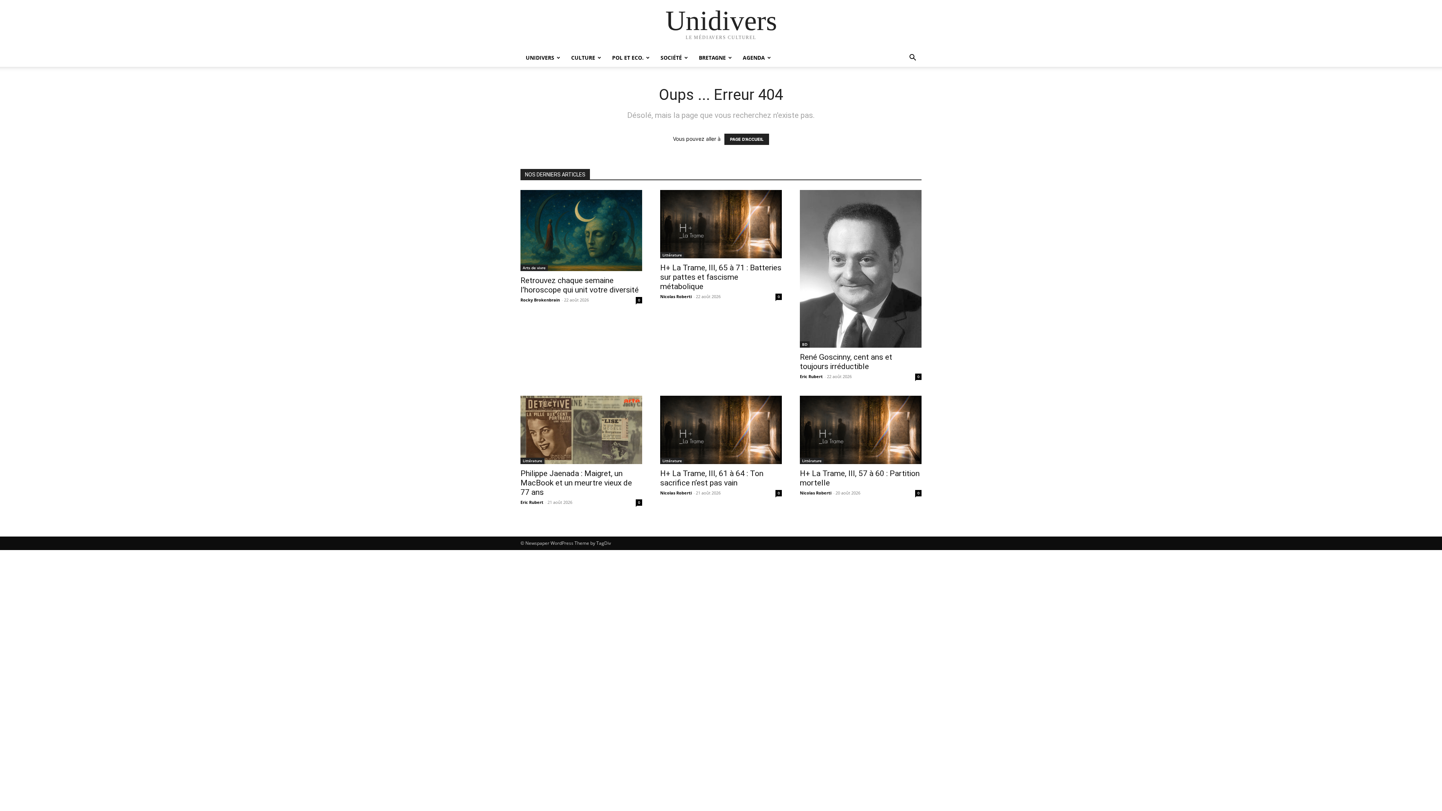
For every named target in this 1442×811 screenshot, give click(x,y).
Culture (583, 57)
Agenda (754, 57)
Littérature (672, 255)
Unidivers (540, 57)
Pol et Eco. (628, 57)
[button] (913, 58)
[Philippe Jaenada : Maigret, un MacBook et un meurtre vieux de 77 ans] (581, 430)
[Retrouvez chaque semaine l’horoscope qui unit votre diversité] (581, 230)
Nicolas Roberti (676, 296)
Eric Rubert (811, 376)
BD (804, 344)
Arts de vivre (534, 267)
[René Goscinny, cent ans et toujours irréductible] (861, 269)
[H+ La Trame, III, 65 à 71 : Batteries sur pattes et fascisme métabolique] (721, 224)
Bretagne (712, 57)
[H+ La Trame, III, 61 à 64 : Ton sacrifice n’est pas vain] (721, 430)
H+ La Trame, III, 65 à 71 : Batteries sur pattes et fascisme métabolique (720, 277)
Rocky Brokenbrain (540, 300)
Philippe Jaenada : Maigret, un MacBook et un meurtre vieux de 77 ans (576, 483)
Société (671, 57)
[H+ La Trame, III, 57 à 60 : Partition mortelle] (861, 430)
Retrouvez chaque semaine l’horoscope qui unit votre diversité (579, 285)
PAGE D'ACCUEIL (746, 139)
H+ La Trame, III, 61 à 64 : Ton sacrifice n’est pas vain (711, 478)
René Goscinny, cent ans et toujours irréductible (846, 362)
